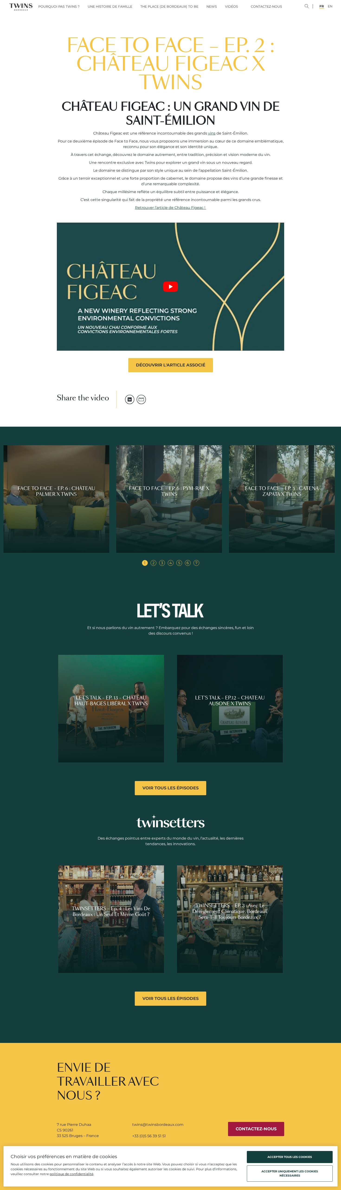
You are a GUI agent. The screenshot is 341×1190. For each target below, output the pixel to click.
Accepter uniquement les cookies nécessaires (289, 1173)
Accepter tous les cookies (289, 1157)
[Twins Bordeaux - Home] (21, 7)
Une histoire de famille (110, 6)
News (211, 6)
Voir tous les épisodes (170, 788)
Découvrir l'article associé (170, 365)
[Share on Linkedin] (129, 399)
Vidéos (231, 6)
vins (212, 133)
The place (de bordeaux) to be (169, 6)
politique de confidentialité (71, 1174)
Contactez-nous (266, 6)
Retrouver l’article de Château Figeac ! (170, 207)
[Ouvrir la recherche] (311, 7)
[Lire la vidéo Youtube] (170, 287)
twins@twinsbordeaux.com (157, 1124)
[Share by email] (141, 399)
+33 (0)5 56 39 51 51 (149, 1136)
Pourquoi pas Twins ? (59, 6)
